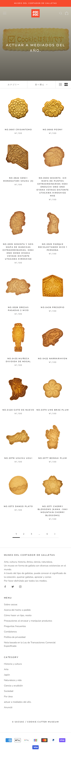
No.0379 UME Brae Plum (52, 410)
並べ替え (40, 84)
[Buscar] (60, 13)
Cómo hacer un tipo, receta (17, 615)
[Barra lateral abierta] (4, 13)
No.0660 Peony (53, 129)
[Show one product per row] (60, 84)
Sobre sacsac (10, 604)
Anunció (8, 707)
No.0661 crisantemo (18, 129)
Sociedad (8, 691)
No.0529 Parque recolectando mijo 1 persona (52, 247)
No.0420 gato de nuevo (18, 410)
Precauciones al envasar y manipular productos (28, 620)
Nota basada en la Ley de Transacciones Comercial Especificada (29, 644)
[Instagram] (20, 586)
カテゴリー (13, 84)
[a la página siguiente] (55, 534)
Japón (7, 674)
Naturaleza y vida (12, 680)
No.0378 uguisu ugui (18, 458)
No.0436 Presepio (52, 307)
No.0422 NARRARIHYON (52, 358)
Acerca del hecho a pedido (17, 609)
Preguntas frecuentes (15, 626)
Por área (8, 696)
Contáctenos (10, 631)
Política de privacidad (14, 637)
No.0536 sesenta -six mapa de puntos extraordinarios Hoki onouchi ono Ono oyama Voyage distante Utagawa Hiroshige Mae (52, 187)
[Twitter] (13, 586)
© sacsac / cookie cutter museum (35, 722)
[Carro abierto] (66, 13)
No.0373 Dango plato (18, 506)
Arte (6, 669)
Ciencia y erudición (13, 685)
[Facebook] (5, 586)
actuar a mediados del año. (17, 702)
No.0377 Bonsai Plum (52, 458)
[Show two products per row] (66, 84)
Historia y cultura (13, 663)
